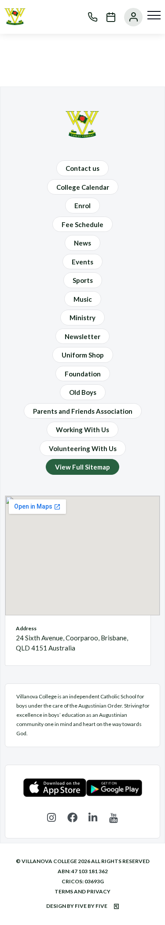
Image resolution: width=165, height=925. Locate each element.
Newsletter (82, 336)
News (82, 243)
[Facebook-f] (72, 818)
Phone (88, 17)
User (129, 17)
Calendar (106, 17)
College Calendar (82, 187)
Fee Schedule (82, 224)
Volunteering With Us (83, 448)
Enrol (82, 206)
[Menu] (154, 15)
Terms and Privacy (82, 891)
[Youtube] (114, 818)
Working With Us (82, 430)
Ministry (82, 318)
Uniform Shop (83, 355)
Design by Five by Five (77, 906)
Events (82, 262)
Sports (83, 280)
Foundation (83, 374)
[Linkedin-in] (93, 818)
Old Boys (82, 392)
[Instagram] (52, 818)
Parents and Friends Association (82, 411)
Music (82, 299)
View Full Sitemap (82, 467)
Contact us (82, 168)
